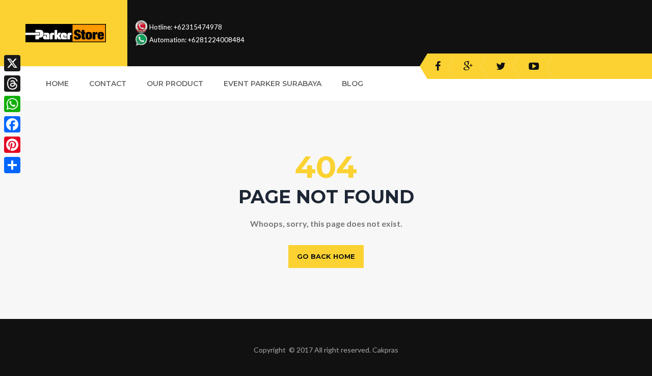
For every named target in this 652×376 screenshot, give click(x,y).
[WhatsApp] (12, 104)
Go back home (326, 256)
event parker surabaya (272, 83)
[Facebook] (12, 124)
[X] (12, 63)
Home (57, 83)
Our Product (175, 83)
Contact (107, 83)
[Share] (12, 165)
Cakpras (385, 349)
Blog (352, 83)
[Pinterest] (12, 145)
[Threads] (12, 83)
